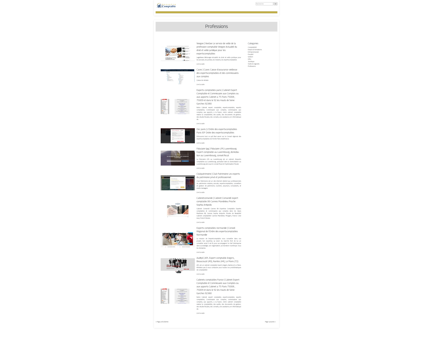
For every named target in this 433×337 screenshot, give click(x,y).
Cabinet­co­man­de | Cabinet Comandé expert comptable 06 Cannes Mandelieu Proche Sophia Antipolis (217, 201)
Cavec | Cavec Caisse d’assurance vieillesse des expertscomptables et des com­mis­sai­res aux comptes (218, 73)
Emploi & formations (255, 50)
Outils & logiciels (253, 64)
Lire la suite (200, 64)
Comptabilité (252, 47)
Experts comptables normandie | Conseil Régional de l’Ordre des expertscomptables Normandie (217, 231)
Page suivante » (270, 322)
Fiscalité (250, 54)
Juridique (251, 61)
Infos (249, 59)
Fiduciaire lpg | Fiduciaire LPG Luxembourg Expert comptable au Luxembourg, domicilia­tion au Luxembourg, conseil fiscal (218, 152)
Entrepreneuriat (253, 52)
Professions (252, 66)
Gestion (250, 57)
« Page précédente (162, 322)
